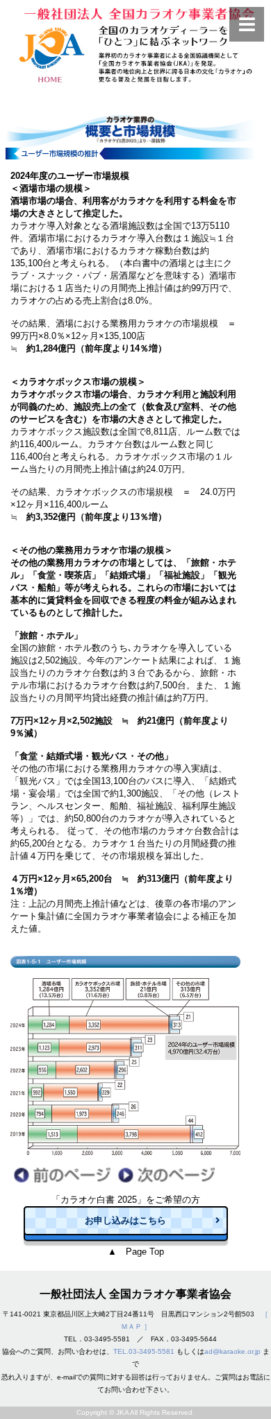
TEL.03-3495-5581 (143, 1351)
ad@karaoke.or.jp (232, 1351)
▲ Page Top (136, 1251)
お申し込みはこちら (125, 1220)
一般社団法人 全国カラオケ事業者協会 (135, 1294)
